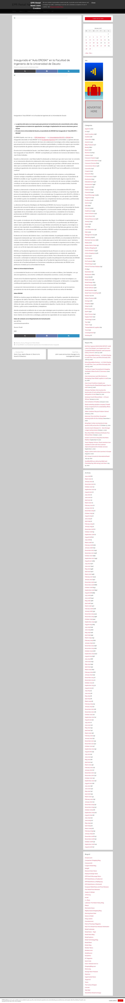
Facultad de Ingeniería (48, 139)
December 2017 (89, 550)
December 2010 (89, 773)
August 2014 (88, 656)
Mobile (87, 242)
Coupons (87, 171)
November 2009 (89, 807)
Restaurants (88, 274)
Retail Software (89, 287)
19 (97, 42)
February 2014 (89, 672)
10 (90, 40)
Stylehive (87, 974)
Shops (86, 306)
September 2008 (89, 844)
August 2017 (88, 561)
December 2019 (89, 510)
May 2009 (87, 823)
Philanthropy (88, 264)
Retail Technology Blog (91, 940)
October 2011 (88, 746)
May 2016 (87, 600)
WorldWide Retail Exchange (93, 993)
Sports (87, 311)
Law (86, 227)
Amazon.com (88, 857)
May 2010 (87, 791)
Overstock (88, 258)
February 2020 (89, 505)
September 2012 (89, 717)
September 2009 (89, 812)
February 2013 (89, 704)
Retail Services (89, 285)
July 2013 (87, 690)
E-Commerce (89, 176)
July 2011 (87, 754)
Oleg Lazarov (88, 918)
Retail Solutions (89, 290)
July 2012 (87, 722)
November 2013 (89, 680)
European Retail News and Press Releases (97, 887)
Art (86, 131)
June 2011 (87, 757)
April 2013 (87, 698)
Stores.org (88, 969)
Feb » (90, 53)
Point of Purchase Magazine (93, 924)
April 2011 (87, 762)
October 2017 (88, 555)
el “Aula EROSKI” (20, 344)
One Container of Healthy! (92, 402)
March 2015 (88, 638)
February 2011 (89, 767)
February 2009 (89, 831)
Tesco (86, 982)
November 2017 (89, 553)
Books (86, 150)
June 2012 (87, 725)
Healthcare (88, 211)
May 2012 (87, 728)
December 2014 (89, 645)
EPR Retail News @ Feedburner (94, 879)
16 (86, 42)
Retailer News (89, 947)
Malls (86, 232)
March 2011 (88, 765)
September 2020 (89, 489)
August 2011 (88, 751)
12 (97, 40)
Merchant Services (90, 240)
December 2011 (89, 741)
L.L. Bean (87, 900)
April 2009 (88, 825)
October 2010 (88, 778)
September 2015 (89, 622)
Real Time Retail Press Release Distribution (97, 926)
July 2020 (87, 495)
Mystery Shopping (90, 248)
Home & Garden (89, 213)
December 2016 (89, 582)
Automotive (88, 139)
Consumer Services (90, 163)
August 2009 (88, 815)
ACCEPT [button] (120, 1000)
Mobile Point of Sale (90, 245)
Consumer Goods (90, 158)
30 (86, 48)
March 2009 (88, 828)
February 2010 (89, 799)
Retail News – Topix (90, 932)
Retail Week (88, 942)
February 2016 (89, 608)
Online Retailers (89, 250)
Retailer (38, 343)
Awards (87, 142)
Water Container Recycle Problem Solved (97, 411)
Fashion (87, 189)
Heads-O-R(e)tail (90, 892)
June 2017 (87, 566)
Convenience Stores (90, 166)
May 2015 (87, 632)
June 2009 (88, 820)
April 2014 (87, 667)
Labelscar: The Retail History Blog (94, 902)
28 (105, 45)
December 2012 (89, 709)
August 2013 (88, 688)
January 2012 (88, 738)
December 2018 (89, 529)
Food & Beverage (90, 195)
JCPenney (88, 895)
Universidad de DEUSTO (57, 137)
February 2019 (89, 524)
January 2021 (88, 481)
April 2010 (87, 794)
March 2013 (88, 701)
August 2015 (88, 624)
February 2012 (89, 735)
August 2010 (88, 783)
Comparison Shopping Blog (92, 860)
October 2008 (89, 841)
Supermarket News (90, 977)
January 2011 (88, 770)
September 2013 (89, 685)
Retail (33, 343)
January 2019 (88, 526)
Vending (87, 335)
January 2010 (88, 802)
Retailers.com (89, 950)
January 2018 (88, 548)
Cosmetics (88, 168)
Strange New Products (91, 971)
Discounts (87, 174)
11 (93, 40)
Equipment (88, 187)
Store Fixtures (89, 314)
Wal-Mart (87, 990)
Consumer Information (91, 160)
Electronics (88, 179)
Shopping (87, 303)
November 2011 (89, 743)
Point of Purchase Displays (92, 266)
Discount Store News (91, 871)
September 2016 (89, 590)
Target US (87, 979)
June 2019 (88, 518)
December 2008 (89, 836)
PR (86, 269)
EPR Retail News (40, 137)
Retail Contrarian (89, 929)
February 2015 (89, 640)
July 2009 (87, 818)
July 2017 (87, 563)
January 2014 (88, 675)
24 (90, 45)
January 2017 (88, 579)
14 (104, 40)
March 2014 (88, 669)
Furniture (87, 200)
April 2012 (87, 730)
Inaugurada (56, 344)
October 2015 (88, 619)
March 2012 (88, 733)
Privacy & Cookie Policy (56, 7)
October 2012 (88, 714)
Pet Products (88, 261)
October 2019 (88, 513)
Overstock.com (89, 921)
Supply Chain (88, 317)
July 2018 (87, 540)
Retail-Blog (88, 945)
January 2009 (88, 833)
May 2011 (87, 759)
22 (108, 42)
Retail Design (88, 282)
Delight (87, 868)
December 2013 (89, 677)
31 (90, 48)
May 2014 (87, 664)
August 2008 (88, 847)
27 (101, 45)
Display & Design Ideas (91, 873)
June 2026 (88, 476)
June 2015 (87, 630)
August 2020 (88, 492)
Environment (88, 184)
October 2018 (88, 532)
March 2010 (88, 796)
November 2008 (89, 839)
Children (87, 155)
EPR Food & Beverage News (93, 876)
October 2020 (89, 487)
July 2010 (87, 786)
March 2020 (88, 502)
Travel (86, 330)
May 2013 (87, 696)
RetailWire (88, 955)
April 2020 (87, 500)
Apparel (87, 129)
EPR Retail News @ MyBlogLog (94, 881)
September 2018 (89, 534)
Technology (88, 319)
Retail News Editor (33, 67)
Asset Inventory (89, 134)
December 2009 (89, 804)
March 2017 (88, 574)
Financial (87, 192)
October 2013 (88, 683)
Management (28, 343)
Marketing (88, 237)
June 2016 (88, 598)
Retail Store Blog (89, 934)
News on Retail (89, 916)
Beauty (87, 147)
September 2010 (89, 780)
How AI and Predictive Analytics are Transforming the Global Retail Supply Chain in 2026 (98, 385)
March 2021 (88, 479)
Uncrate (87, 987)
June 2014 (87, 661)
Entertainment (89, 181)
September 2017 (89, 558)
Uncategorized (89, 332)
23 (86, 45)
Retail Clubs (88, 279)
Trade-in (87, 324)
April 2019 (87, 521)
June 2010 (88, 788)
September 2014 (89, 653)
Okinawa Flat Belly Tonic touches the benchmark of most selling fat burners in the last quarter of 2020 (97, 392)
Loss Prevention (89, 229)
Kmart (86, 897)
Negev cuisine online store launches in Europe (98, 451)
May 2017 (87, 569)
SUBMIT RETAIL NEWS (98, 18)
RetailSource (88, 953)
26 (97, 45)
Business (18, 343)
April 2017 (87, 571)
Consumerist (88, 863)
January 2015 (88, 643)
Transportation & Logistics (92, 327)
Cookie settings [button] (113, 1000)
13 (101, 40)
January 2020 (88, 508)
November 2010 (89, 775)
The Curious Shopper (91, 985)
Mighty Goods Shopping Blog (93, 910)
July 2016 (87, 595)
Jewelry (87, 221)
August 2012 (88, 720)
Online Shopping (89, 253)
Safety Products (89, 298)
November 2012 (89, 712)
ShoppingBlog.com (90, 966)
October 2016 (88, 587)
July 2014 (87, 659)
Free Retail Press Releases (92, 889)
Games (87, 203)
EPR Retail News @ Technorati (93, 884)
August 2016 (88, 593)
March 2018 (88, 542)
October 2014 (88, 651)
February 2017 (89, 577)
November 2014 (89, 648)
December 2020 (89, 484)
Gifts (86, 205)
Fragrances (88, 197)
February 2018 (89, 545)
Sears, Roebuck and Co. (91, 963)
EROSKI (68, 137)
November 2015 (89, 616)
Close (93, 3)
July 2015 (87, 627)
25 (93, 45)
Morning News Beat (90, 913)
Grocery (23, 343)
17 (90, 42)
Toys (86, 322)
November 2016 (89, 585)
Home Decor (88, 216)
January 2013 (88, 706)
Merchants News (89, 908)
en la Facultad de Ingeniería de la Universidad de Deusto (39, 344)
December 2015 (89, 614)
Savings (87, 301)
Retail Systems (89, 937)
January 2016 (88, 611)
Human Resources (90, 219)
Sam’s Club (88, 961)
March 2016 (88, 606)
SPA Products (89, 309)
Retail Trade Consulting (91, 293)
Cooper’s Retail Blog (90, 865)
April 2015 (87, 635)
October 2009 (89, 810)
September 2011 (89, 749)
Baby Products (89, 144)
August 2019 (88, 516)
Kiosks (87, 224)
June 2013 (87, 693)
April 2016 (87, 603)
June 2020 (88, 497)
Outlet (87, 256)
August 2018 (88, 537)
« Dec (86, 53)
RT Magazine (88, 958)
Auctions (87, 136)
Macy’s (87, 905)
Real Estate (88, 272)
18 (93, 42)
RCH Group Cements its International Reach (97, 456)
